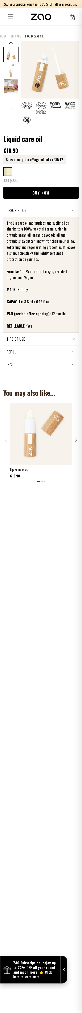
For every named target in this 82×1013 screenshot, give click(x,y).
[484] (7, 171)
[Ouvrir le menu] (10, 16)
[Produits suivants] (76, 440)
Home (3, 36)
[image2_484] (11, 70)
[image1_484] (11, 54)
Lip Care (16, 36)
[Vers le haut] (11, 43)
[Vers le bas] (11, 109)
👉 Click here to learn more (32, 974)
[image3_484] (11, 86)
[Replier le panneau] (64, 970)
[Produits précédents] (5, 440)
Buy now (41, 193)
